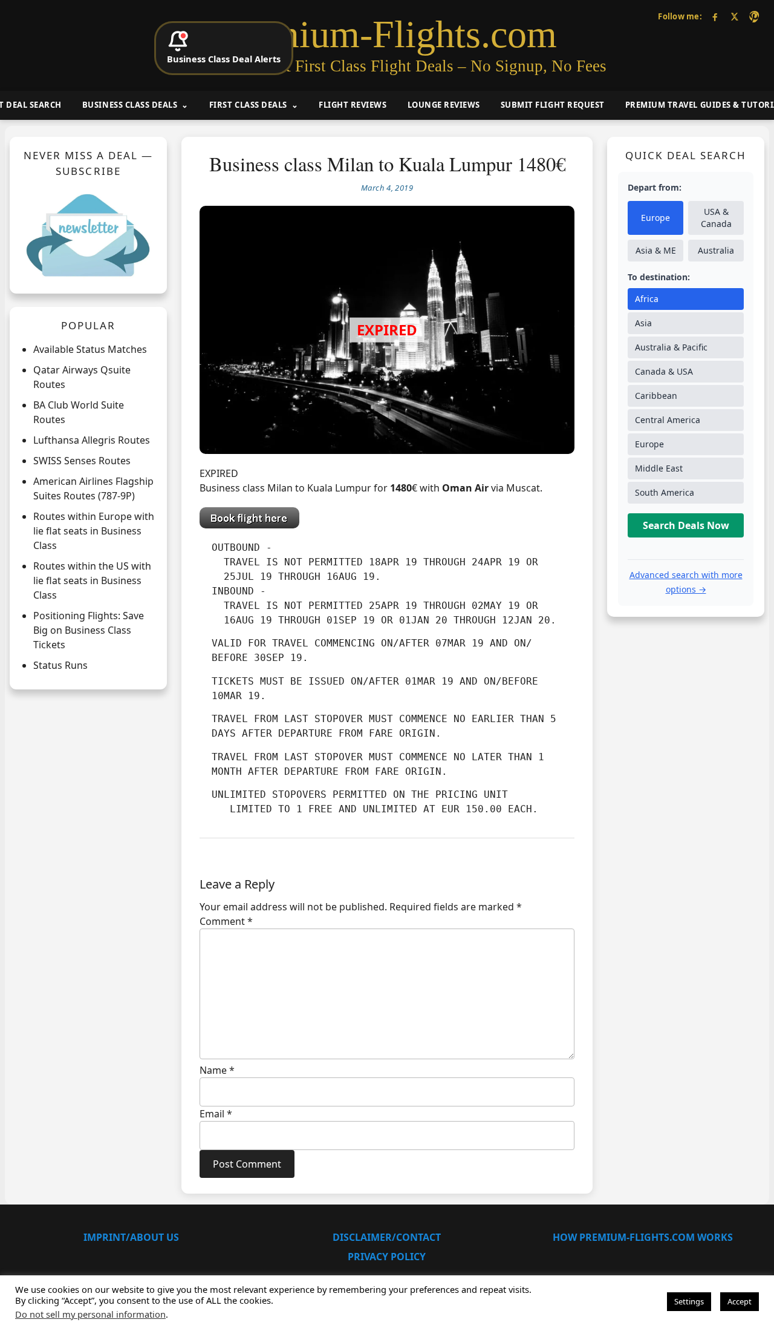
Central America (667, 420)
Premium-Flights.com (387, 34)
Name (217, 1070)
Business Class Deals (129, 104)
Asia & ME (656, 250)
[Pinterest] (753, 16)
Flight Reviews (352, 104)
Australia (716, 250)
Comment (226, 921)
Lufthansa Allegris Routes (91, 440)
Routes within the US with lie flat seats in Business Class (92, 580)
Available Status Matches (90, 349)
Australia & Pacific (671, 347)
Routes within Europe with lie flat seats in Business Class (93, 531)
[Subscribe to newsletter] (88, 235)
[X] (734, 16)
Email (216, 1113)
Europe (655, 217)
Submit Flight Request (553, 104)
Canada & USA (664, 371)
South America (664, 492)
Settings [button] (689, 1301)
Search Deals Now (686, 525)
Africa (647, 298)
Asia (643, 323)
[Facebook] (715, 16)
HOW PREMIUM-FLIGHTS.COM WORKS (643, 1237)
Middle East (659, 468)
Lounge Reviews (444, 104)
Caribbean (656, 395)
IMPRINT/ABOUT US (131, 1237)
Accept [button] (739, 1301)
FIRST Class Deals (248, 104)
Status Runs (60, 665)
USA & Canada (716, 217)
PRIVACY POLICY (387, 1256)
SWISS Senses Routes (82, 460)
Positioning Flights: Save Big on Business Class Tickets (88, 630)
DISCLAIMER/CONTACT (387, 1237)
